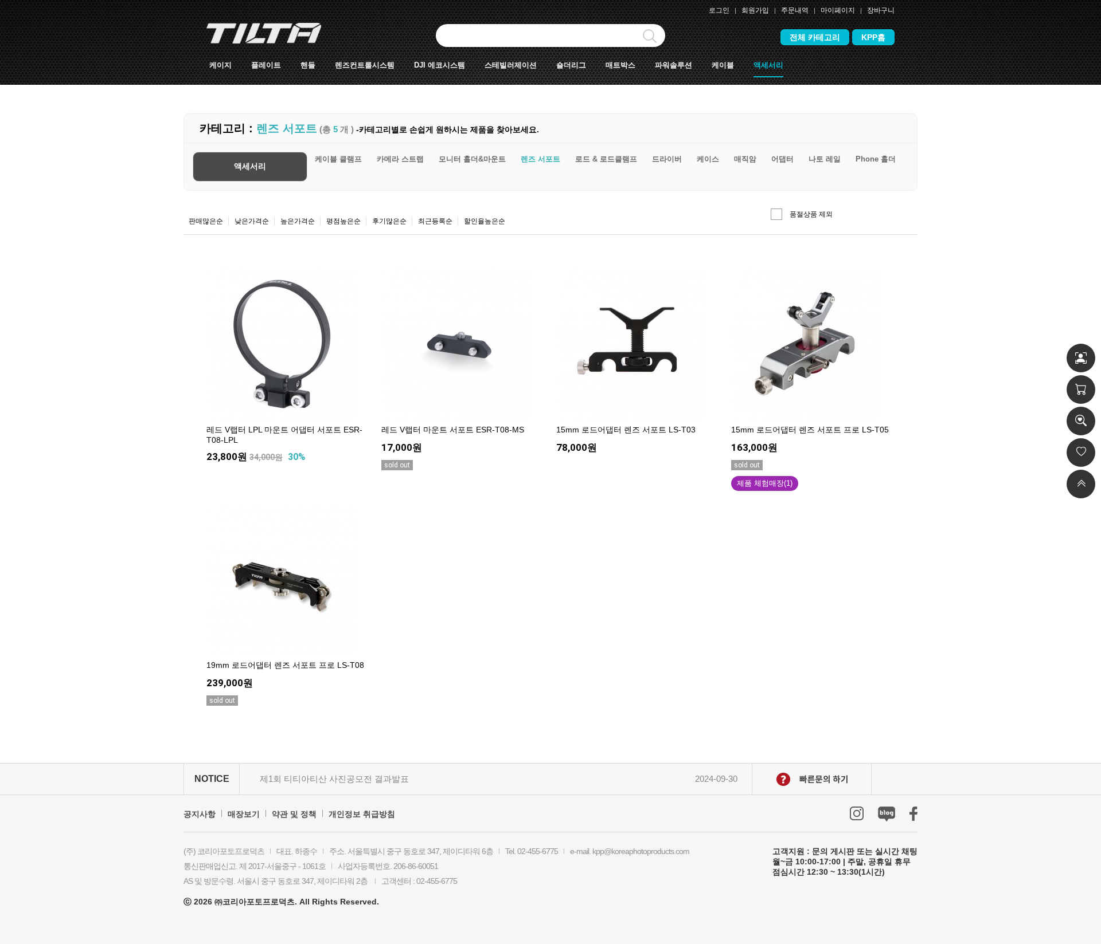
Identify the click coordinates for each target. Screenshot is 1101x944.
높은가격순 (297, 221)
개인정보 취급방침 (362, 814)
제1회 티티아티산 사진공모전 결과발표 (334, 779)
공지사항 (200, 814)
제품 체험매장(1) (764, 483)
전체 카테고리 (815, 37)
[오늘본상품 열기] (1081, 421)
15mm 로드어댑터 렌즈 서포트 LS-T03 (626, 429)
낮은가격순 (252, 221)
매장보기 (244, 814)
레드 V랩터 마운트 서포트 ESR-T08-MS (452, 429)
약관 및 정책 (294, 814)
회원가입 (755, 10)
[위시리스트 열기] (1081, 452)
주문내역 (795, 10)
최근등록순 (435, 221)
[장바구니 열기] (1081, 389)
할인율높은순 (484, 221)
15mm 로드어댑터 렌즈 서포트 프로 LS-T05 (810, 429)
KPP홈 (873, 37)
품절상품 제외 (811, 214)
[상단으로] (1081, 484)
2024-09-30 (716, 779)
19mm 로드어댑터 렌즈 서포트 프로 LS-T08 (285, 665)
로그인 (719, 10)
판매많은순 (206, 221)
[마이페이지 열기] (1081, 358)
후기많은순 (389, 221)
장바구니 (881, 10)
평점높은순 (343, 221)
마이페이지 (838, 10)
